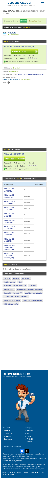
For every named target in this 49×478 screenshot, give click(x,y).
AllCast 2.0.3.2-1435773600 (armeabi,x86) (9, 256)
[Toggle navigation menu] (42, 4)
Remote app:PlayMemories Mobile (29, 289)
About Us (7, 431)
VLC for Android (9, 282)
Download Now (19, 51)
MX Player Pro (9, 289)
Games (29, 442)
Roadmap (7, 436)
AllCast (12, 32)
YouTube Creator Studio (33, 293)
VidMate (16, 278)
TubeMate (32, 286)
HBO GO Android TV (11, 304)
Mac (28, 433)
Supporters (8, 439)
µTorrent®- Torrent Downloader (15, 286)
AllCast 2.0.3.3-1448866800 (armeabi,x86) (19, 47)
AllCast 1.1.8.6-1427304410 (11, 79)
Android (6, 27)
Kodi (20, 282)
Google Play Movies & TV (13, 293)
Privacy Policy (29, 472)
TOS (42, 472)
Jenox (12, 474)
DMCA (37, 472)
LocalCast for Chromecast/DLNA (15, 297)
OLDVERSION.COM (19, 2)
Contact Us (8, 433)
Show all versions (35, 21)
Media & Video (17, 27)
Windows (30, 431)
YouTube (7, 278)
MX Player (26, 278)
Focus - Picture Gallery (12, 300)
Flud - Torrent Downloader (32, 300)
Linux (29, 436)
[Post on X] (9, 82)
